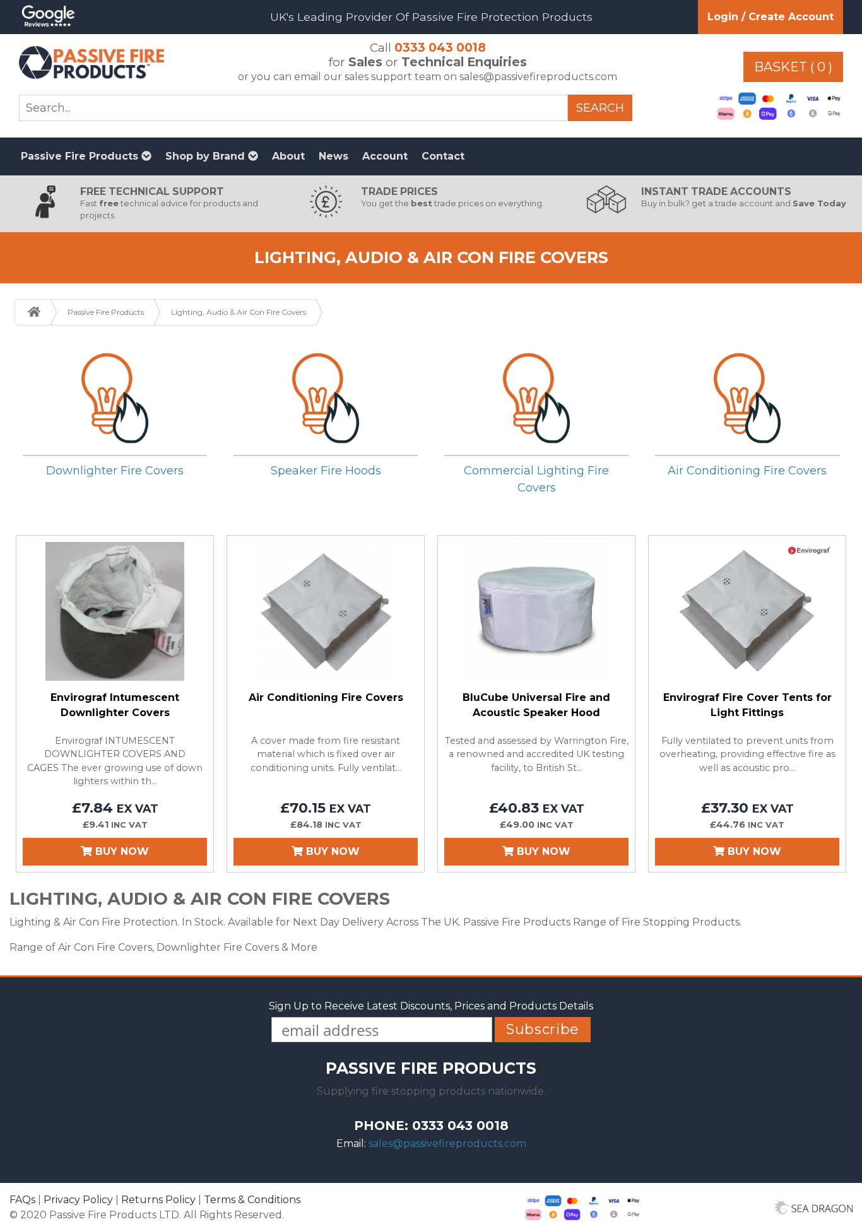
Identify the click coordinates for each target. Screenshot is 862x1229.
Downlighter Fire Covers (115, 471)
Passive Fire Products (81, 156)
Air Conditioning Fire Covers (747, 471)
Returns (158, 1200)
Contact (443, 156)
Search (600, 108)
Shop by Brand (206, 156)
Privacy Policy (78, 1200)
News (333, 156)
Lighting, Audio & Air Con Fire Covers (238, 312)
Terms (252, 1200)
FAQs (22, 1200)
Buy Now (120, 851)
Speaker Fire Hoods (326, 471)
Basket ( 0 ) (793, 66)
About (288, 156)
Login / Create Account (770, 17)
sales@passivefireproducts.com (447, 1144)
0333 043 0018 (440, 47)
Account (385, 156)
